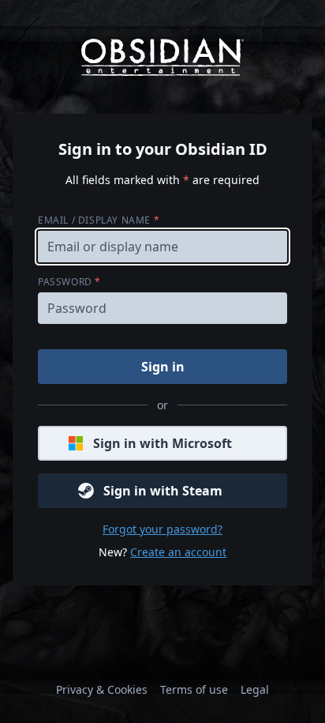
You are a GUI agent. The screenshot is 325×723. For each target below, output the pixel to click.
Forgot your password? (162, 529)
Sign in (163, 366)
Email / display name (98, 220)
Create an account (178, 551)
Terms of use (194, 689)
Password (69, 281)
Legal (255, 689)
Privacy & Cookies (102, 689)
